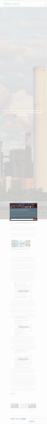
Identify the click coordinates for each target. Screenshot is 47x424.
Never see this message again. (23, 221)
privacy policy (31, 215)
